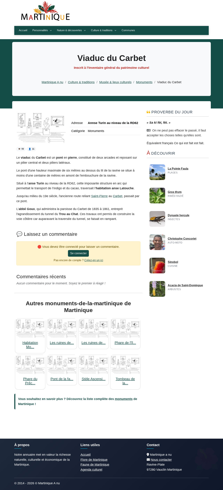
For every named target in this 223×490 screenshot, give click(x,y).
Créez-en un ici (93, 260)
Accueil (23, 30)
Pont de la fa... (62, 379)
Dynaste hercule (178, 215)
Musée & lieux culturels (115, 82)
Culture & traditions (102, 30)
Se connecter (78, 253)
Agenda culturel (91, 469)
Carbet (117, 196)
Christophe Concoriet (182, 238)
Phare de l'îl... (125, 343)
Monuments (144, 82)
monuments (124, 399)
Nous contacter (161, 459)
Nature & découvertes (69, 30)
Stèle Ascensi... (94, 379)
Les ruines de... (62, 343)
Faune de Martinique (94, 464)
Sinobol (173, 261)
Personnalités (40, 30)
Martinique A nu (52, 82)
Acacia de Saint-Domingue (185, 285)
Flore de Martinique (93, 459)
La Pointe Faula (178, 168)
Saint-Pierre (99, 196)
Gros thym (175, 191)
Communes (128, 30)
